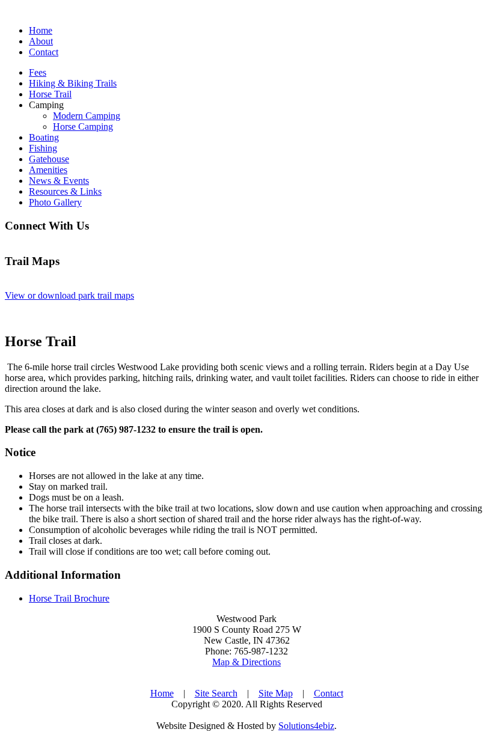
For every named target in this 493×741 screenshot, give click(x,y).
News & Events (59, 180)
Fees (37, 72)
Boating (44, 137)
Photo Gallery (55, 202)
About (41, 41)
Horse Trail (50, 94)
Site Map (276, 693)
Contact (43, 52)
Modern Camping (86, 116)
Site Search (216, 693)
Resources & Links (65, 191)
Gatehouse (49, 159)
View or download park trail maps (69, 295)
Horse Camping (83, 126)
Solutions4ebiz (306, 726)
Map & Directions (246, 662)
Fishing (43, 148)
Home (40, 30)
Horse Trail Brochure (69, 598)
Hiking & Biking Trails (73, 83)
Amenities (48, 170)
